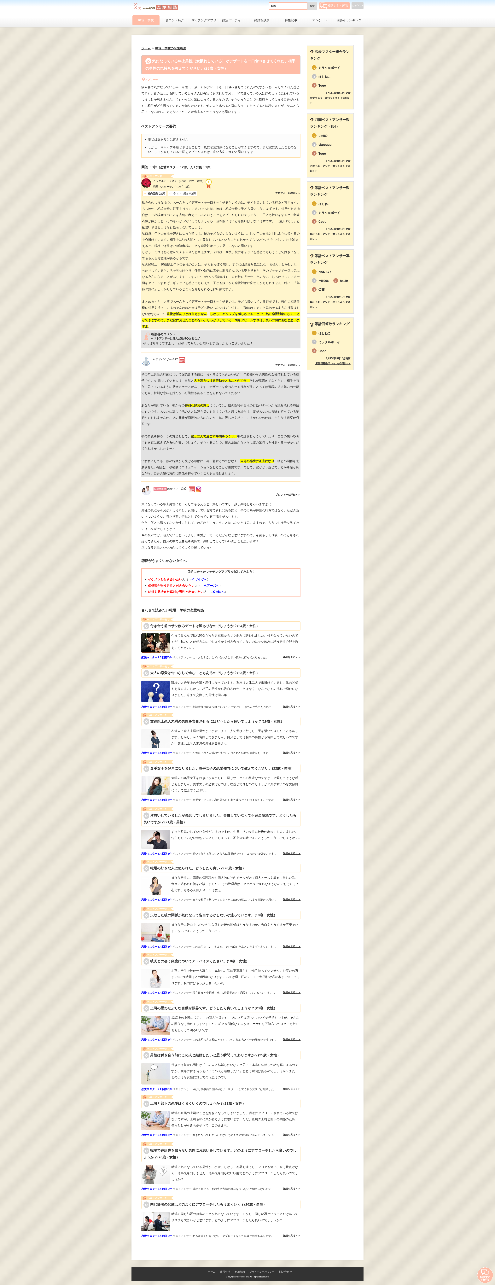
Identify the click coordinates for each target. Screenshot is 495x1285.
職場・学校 (146, 20)
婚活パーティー (233, 20)
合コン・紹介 (175, 20)
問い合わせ (285, 1271)
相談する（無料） (339, 5)
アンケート (320, 20)
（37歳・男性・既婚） (179, 181)
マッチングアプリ (204, 20)
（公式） (171, 488)
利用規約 (240, 1271)
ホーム (211, 1271)
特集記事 (291, 20)
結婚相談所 (262, 20)
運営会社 (225, 1271)
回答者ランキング (349, 20)
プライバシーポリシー (262, 1271)
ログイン (357, 5)
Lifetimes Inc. (243, 1277)
